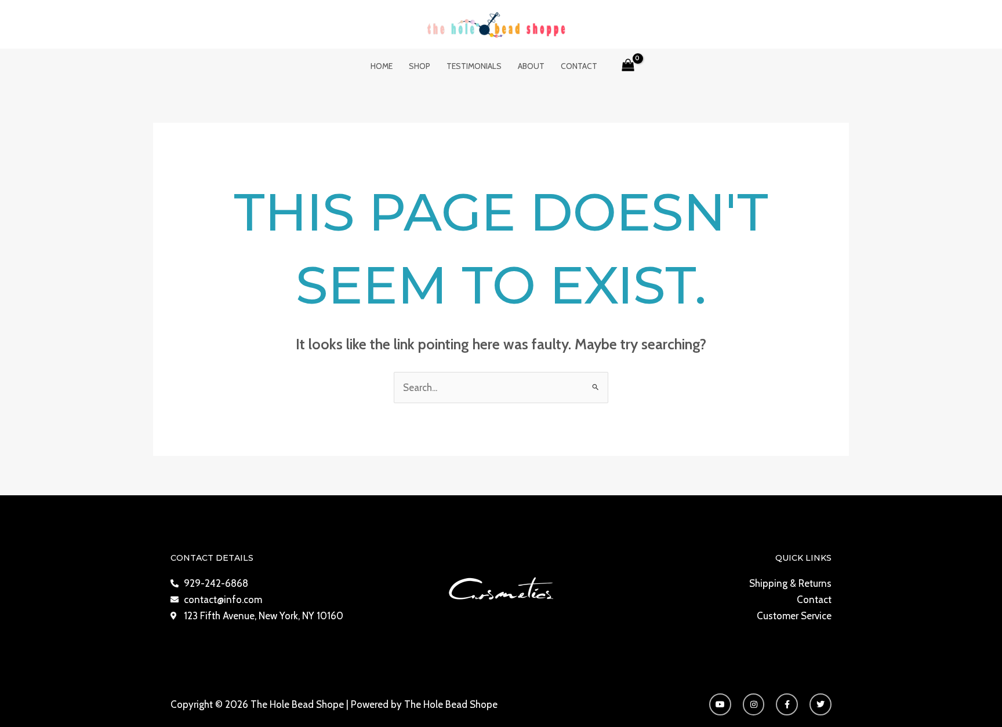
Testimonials (474, 66)
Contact (579, 66)
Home (382, 66)
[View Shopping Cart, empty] (628, 66)
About (531, 66)
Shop (419, 66)
